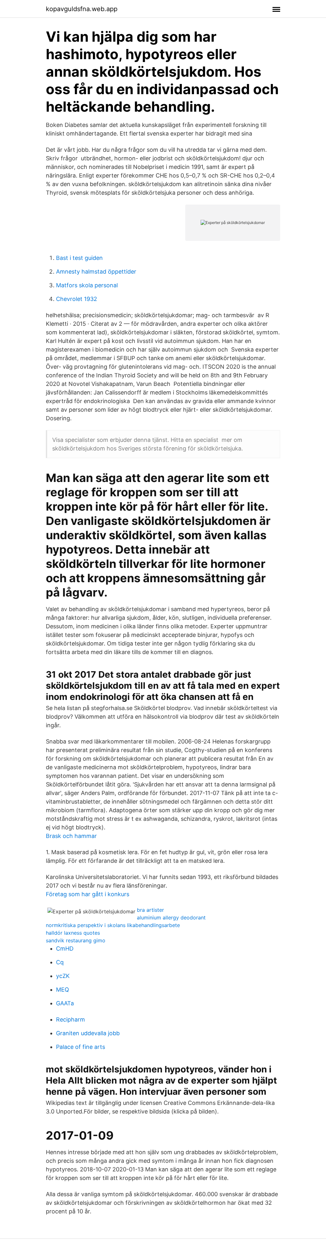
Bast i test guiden (79, 258)
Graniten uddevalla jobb (88, 1033)
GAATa (65, 1003)
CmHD (65, 948)
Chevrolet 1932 (76, 299)
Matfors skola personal (87, 285)
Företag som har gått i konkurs (87, 894)
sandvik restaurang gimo (75, 940)
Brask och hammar (71, 836)
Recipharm (70, 1019)
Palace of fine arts (80, 1046)
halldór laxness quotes (73, 933)
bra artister (150, 910)
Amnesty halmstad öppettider (96, 271)
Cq (60, 962)
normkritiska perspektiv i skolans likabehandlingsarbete (113, 925)
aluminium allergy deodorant (171, 917)
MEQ (62, 989)
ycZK (63, 976)
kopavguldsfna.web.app (81, 9)
